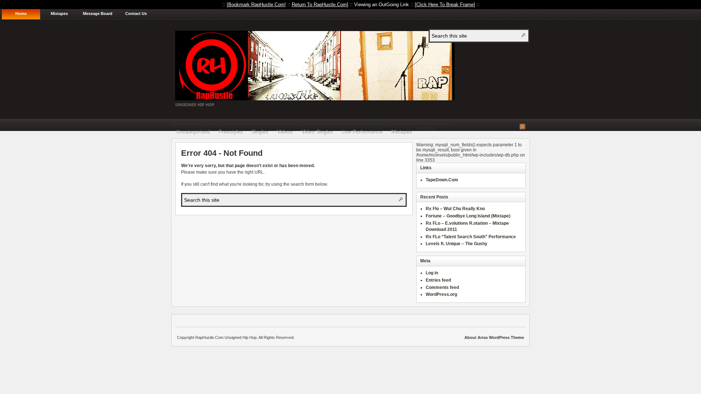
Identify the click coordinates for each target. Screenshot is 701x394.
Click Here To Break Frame (445, 4)
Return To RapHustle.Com (319, 4)
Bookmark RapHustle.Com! (257, 4)
